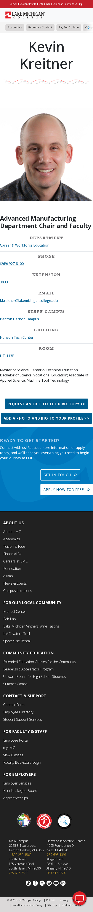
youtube (56, 883)
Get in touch (57, 474)
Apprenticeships (15, 798)
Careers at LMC (15, 561)
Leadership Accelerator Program (28, 669)
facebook (36, 883)
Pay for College (69, 27)
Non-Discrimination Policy (28, 905)
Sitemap (52, 905)
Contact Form (13, 704)
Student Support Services (22, 719)
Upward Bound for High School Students (34, 676)
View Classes (13, 755)
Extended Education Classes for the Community (39, 661)
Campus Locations (17, 590)
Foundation (12, 568)
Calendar (58, 3)
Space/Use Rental (16, 641)
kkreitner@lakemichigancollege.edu (29, 300)
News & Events (15, 583)
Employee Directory (18, 712)
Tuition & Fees (14, 546)
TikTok (29, 883)
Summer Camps (15, 684)
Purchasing (79, 900)
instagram (49, 883)
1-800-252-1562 (20, 855)
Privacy (64, 900)
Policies (50, 900)
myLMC (9, 747)
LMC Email (44, 3)
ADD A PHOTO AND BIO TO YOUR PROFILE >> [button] (46, 418)
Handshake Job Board (20, 790)
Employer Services (17, 783)
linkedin (63, 883)
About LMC (12, 531)
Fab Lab (9, 618)
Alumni (8, 576)
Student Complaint (72, 905)
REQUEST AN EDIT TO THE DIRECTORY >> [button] (46, 404)
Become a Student (40, 27)
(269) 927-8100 (12, 263)
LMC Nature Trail (16, 633)
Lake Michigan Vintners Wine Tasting (31, 626)
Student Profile (27, 3)
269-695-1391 (56, 855)
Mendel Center (14, 611)
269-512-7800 (56, 873)
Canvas (13, 3)
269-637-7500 (18, 873)
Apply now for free (63, 489)
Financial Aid (12, 553)
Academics (15, 27)
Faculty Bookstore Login (22, 762)
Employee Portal (15, 740)
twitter (43, 883)
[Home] (25, 14)
